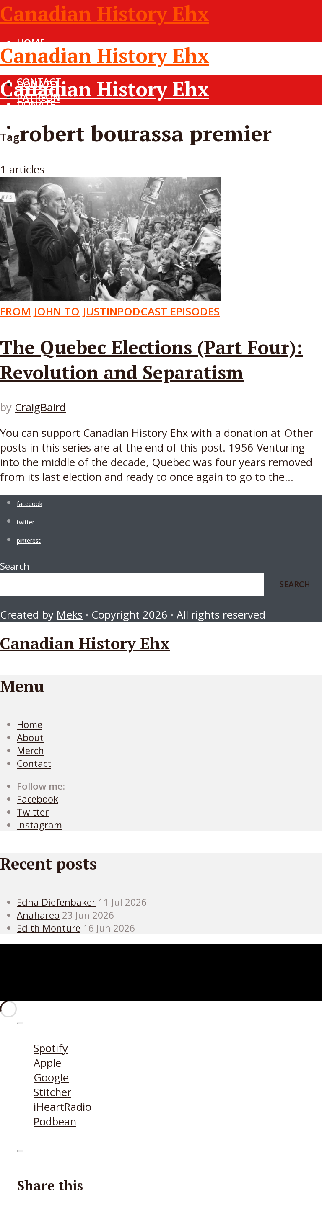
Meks (70, 614)
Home (31, 117)
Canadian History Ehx (104, 13)
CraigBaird (40, 407)
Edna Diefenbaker (56, 902)
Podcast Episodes (168, 311)
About (30, 737)
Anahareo (38, 914)
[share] (20, 1151)
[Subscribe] (20, 1023)
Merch (30, 750)
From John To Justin (58, 311)
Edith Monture (48, 927)
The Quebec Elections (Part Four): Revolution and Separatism (151, 359)
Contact (39, 156)
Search (14, 566)
